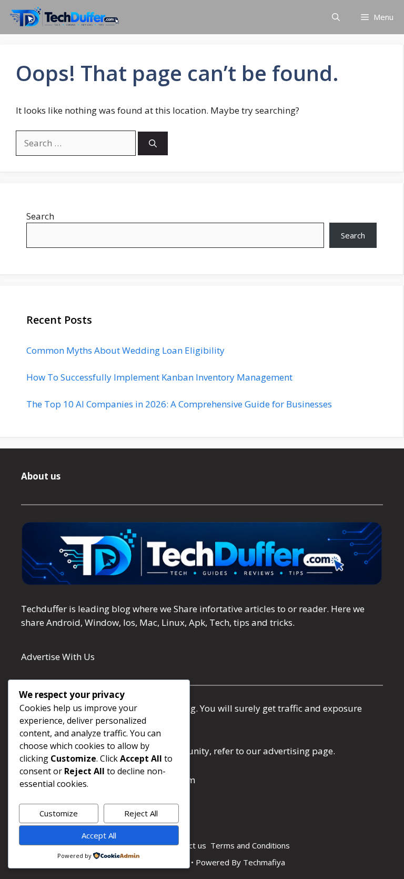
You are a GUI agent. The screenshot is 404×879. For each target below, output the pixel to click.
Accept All (99, 835)
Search (40, 216)
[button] (335, 17)
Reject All (141, 813)
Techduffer (44, 609)
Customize (58, 813)
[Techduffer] (64, 17)
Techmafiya (264, 862)
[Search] (153, 143)
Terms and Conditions (250, 845)
